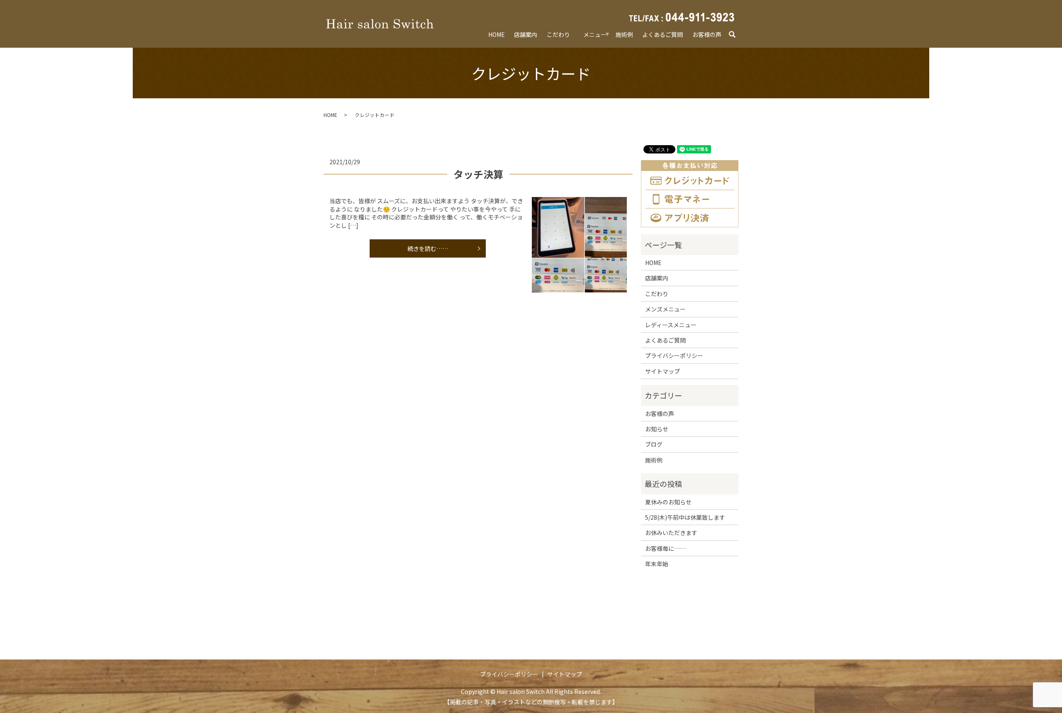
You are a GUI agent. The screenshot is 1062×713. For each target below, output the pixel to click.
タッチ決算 (478, 174)
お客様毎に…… (665, 548)
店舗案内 (525, 34)
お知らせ (656, 429)
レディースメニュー (671, 325)
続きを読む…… (427, 248)
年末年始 (656, 564)
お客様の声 (706, 34)
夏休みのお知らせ (668, 502)
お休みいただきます (671, 532)
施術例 (624, 34)
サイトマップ (662, 371)
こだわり (558, 34)
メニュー (595, 34)
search (736, 35)
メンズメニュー (665, 309)
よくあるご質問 (662, 34)
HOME (496, 34)
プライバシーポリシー (674, 355)
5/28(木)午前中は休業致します (685, 517)
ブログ (654, 444)
